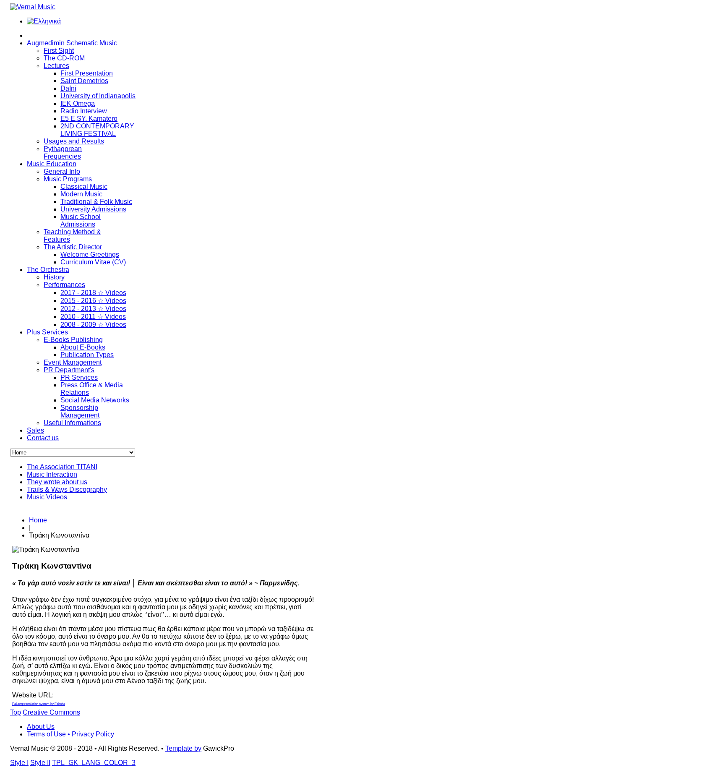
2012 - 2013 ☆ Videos (93, 308)
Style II (40, 762)
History (54, 277)
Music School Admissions (80, 220)
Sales (35, 430)
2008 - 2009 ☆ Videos (93, 324)
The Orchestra (48, 269)
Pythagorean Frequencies (63, 152)
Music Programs (68, 179)
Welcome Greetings (89, 254)
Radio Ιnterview (83, 111)
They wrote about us (57, 481)
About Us (41, 726)
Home (38, 520)
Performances (64, 284)
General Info (62, 171)
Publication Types (87, 354)
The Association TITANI (62, 466)
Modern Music (81, 194)
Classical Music (83, 186)
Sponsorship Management (79, 411)
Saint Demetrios (84, 80)
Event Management (73, 362)
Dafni (68, 88)
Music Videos (47, 497)
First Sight (59, 50)
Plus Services (47, 332)
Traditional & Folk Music (96, 201)
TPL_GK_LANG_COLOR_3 (94, 762)
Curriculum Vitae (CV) (93, 262)
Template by (183, 748)
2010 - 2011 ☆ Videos (93, 316)
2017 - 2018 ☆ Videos (93, 292)
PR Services (79, 377)
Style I (19, 762)
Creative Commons (51, 712)
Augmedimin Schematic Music (72, 43)
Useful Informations (72, 422)
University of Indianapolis (98, 95)
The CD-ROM (64, 58)
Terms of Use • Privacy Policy (70, 734)
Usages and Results (74, 141)
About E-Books (82, 347)
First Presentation (86, 73)
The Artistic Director (73, 247)
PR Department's (69, 369)
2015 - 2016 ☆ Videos (93, 300)
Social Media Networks (94, 400)
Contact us (43, 437)
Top (15, 712)
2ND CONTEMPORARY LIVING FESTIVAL (97, 130)
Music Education (51, 163)
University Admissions (93, 209)
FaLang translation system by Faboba (38, 704)
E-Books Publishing (73, 339)
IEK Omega (77, 103)
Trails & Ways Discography (67, 489)
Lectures (56, 65)
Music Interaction (52, 474)
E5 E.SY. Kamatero (88, 118)
